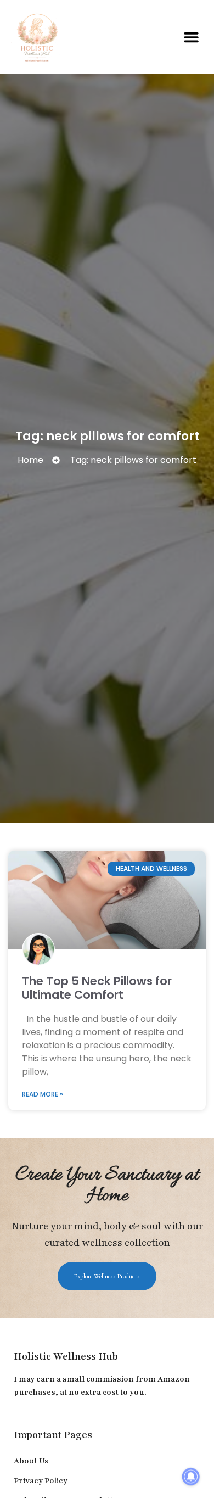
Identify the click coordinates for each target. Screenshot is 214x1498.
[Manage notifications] (191, 1476)
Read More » (42, 1094)
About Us (31, 1461)
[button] (191, 37)
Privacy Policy (40, 1480)
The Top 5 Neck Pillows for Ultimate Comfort (97, 988)
